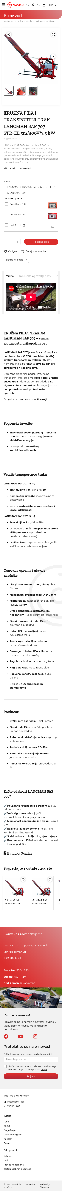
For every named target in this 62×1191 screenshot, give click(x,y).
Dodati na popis (14, 259)
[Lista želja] (38, 5)
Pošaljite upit (41, 241)
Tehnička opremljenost (35, 276)
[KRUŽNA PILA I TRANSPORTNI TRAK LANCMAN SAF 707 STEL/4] (14, 888)
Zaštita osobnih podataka (17, 1169)
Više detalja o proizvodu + (17, 168)
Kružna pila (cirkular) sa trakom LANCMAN (36, 21)
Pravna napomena (14, 1164)
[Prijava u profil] (33, 5)
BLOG (7, 1126)
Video (10, 276)
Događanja (9, 1130)
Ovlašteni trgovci (13, 1134)
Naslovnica (9, 21)
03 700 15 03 (13, 958)
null (6, 1160)
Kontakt (8, 1139)
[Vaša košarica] (44, 5)
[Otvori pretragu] (28, 5)
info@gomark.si (16, 951)
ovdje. (44, 1069)
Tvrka (6, 1121)
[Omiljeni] (23, 879)
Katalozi (8, 1156)
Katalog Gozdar (19, 853)
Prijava (31, 1076)
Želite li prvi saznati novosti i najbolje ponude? (28, 1054)
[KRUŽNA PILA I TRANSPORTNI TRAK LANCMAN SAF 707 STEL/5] (41, 888)
